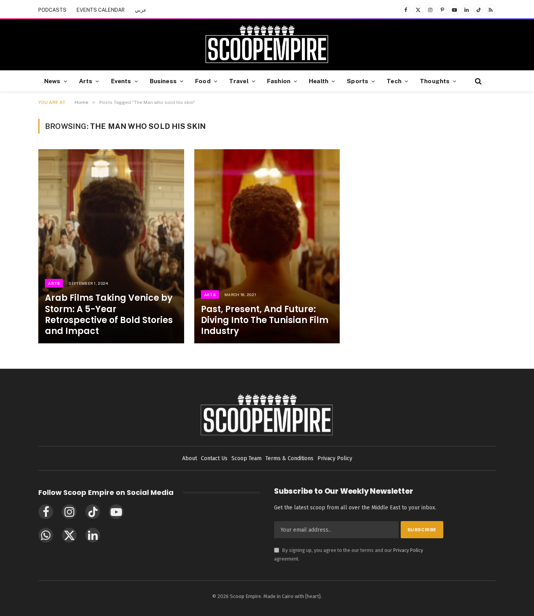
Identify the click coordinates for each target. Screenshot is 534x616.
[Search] (477, 81)
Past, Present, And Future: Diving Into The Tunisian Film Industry (264, 320)
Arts (86, 80)
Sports (357, 80)
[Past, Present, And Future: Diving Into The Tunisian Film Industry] (267, 246)
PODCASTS (52, 10)
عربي (141, 10)
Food (203, 80)
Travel (239, 80)
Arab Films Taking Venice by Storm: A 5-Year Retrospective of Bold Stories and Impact (109, 315)
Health (318, 80)
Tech (394, 80)
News (52, 80)
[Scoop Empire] (266, 45)
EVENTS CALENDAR (101, 10)
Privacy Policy (408, 550)
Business (163, 80)
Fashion (278, 80)
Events (121, 80)
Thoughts (435, 80)
